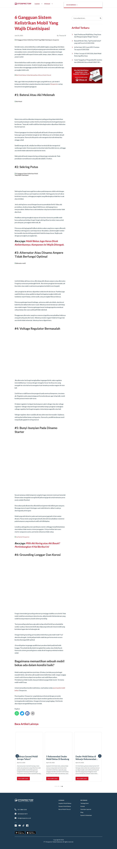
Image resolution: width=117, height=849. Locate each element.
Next (99, 728)
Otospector (54, 84)
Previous (17, 728)
